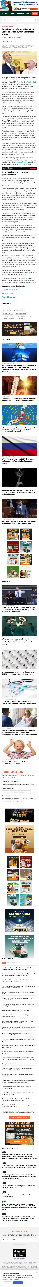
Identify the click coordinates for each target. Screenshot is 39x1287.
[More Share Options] (16, 41)
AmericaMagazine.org (9, 297)
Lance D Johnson (13, 425)
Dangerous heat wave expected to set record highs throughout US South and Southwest (19, 399)
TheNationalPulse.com (9, 290)
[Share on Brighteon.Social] (4, 41)
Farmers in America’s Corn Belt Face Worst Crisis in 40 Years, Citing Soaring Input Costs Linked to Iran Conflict (18, 1058)
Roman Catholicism (19, 316)
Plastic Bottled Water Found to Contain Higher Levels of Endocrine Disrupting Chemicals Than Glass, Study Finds (18, 1111)
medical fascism (18, 310)
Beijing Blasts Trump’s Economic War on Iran (15, 1064)
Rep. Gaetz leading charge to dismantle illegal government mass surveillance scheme (19, 522)
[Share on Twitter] (12, 41)
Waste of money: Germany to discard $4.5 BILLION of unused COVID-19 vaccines (18, 673)
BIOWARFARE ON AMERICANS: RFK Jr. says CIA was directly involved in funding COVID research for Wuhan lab (18, 610)
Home (3, 26)
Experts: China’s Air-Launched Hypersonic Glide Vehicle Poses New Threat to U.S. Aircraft (18, 1027)
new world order (19, 46)
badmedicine (8, 45)
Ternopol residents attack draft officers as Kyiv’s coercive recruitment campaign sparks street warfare (19, 974)
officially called (31, 82)
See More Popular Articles (19, 1117)
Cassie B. (11, 396)
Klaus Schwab (25, 45)
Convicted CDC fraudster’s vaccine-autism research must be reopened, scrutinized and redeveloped (19, 1081)
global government (17, 45)
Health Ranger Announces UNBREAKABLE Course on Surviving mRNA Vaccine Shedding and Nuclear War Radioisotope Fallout (19, 1176)
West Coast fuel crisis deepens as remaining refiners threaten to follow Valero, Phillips (17, 1069)
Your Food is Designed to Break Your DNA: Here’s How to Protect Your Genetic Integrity (19, 986)
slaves (10, 47)
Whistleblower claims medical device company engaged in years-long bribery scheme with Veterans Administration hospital (17, 642)
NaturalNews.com (8, 293)
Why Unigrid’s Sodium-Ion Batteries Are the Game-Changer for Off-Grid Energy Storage (17, 1099)
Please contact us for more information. (12, 801)
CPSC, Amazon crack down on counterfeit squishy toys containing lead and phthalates (18, 1005)
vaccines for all (21, 162)
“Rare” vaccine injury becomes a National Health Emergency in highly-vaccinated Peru (19, 702)
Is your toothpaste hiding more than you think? (16, 1010)
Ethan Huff (11, 37)
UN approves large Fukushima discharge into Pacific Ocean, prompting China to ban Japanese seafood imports (19, 430)
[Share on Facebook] (8, 41)
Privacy (5, 1263)
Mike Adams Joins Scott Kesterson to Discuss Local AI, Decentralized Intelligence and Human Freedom (19, 1166)
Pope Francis (27, 46)
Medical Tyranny (11, 46)
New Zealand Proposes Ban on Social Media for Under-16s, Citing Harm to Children (18, 980)
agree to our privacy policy (11, 1279)
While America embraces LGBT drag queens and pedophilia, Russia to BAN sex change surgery (18, 461)
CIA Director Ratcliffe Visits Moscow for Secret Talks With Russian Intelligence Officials (17, 1021)
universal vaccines (16, 47)
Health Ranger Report (9, 1148)
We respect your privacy (20, 1244)
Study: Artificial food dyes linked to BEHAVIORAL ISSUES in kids (15, 763)
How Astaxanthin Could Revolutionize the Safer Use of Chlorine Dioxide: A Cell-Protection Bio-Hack (18, 968)
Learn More (8, 1282)
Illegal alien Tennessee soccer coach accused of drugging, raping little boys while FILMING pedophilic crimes (19, 492)
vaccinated (25, 47)
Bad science (9, 26)
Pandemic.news (31, 282)
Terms (9, 1263)
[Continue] (35, 1240)
